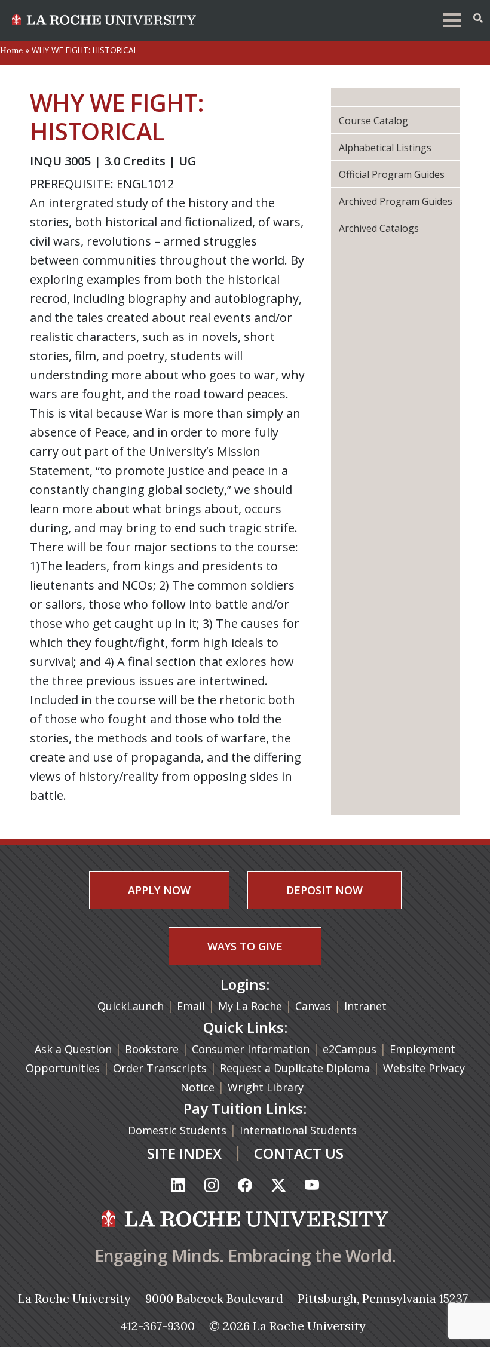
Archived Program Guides (395, 201)
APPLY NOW (159, 890)
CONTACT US (299, 1153)
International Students (300, 1130)
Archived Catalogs (379, 228)
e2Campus (349, 1049)
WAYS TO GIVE (245, 946)
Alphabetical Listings (385, 147)
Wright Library (266, 1087)
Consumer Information (251, 1049)
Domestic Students (178, 1130)
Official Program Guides (392, 174)
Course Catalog (373, 120)
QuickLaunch (130, 1006)
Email (191, 1006)
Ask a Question (73, 1049)
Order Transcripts (161, 1068)
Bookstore (152, 1049)
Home (11, 50)
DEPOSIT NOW (324, 890)
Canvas (313, 1006)
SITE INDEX (184, 1153)
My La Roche (250, 1006)
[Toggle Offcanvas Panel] (478, 18)
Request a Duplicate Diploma (296, 1068)
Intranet (365, 1006)
